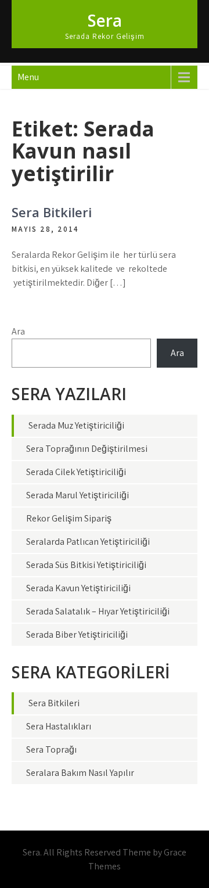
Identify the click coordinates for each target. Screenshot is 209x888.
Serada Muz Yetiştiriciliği (76, 425)
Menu (28, 77)
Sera (105, 20)
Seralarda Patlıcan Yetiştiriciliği (88, 541)
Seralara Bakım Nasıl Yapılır (80, 773)
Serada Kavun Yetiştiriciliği (78, 588)
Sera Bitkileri (52, 212)
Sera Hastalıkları (58, 726)
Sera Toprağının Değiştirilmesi (86, 449)
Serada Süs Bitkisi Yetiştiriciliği (86, 565)
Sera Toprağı (51, 749)
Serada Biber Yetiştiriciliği (77, 634)
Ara (18, 331)
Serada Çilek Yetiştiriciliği (76, 472)
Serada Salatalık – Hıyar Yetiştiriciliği (98, 611)
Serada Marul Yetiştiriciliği (77, 495)
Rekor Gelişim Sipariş (68, 518)
